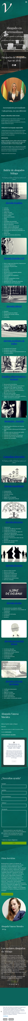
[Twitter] (14, 984)
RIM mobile (13, 976)
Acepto (14, 761)
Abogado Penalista (14, 202)
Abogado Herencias (14, 522)
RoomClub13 (19, 978)
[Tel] (15, 65)
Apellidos (4, 790)
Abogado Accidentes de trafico (14, 342)
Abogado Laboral (14, 306)
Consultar (14, 981)
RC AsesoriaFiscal (11, 978)
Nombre (4, 783)
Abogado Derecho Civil (14, 258)
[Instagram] (11, 984)
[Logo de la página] (7, 7)
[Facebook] (9, 984)
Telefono (4, 803)
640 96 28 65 (8, 732)
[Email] (13, 65)
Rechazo (11, 1019)
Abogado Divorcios (14, 565)
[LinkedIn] (13, 984)
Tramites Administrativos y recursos (14, 377)
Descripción (4, 809)
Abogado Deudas (14, 602)
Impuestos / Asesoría (14, 421)
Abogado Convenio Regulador (14, 682)
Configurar (5, 1016)
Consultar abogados (14, 456)
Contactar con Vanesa (7, 894)
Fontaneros (19, 976)
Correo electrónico (6, 796)
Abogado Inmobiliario (14, 486)
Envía (14, 843)
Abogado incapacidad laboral (14, 642)
